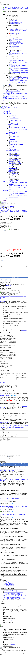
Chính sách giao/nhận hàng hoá (12, 593)
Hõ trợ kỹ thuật (9, 92)
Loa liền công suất (13, 180)
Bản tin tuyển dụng (9, 584)
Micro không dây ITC (14, 155)
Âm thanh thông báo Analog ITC (18, 29)
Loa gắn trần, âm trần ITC (16, 39)
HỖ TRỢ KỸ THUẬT (8, 181)
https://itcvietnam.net (5, 422)
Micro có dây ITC (14, 51)
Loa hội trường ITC (13, 178)
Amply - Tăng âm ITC (11, 56)
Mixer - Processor (23, 77)
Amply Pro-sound (23, 78)
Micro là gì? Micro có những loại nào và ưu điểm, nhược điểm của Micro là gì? (12, 469)
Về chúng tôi (7, 582)
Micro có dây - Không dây (12, 47)
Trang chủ (2, 210)
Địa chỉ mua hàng (4, 209)
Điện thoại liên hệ (4, 432)
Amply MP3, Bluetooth (14, 161)
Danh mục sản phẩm (22, 11)
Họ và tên (2, 429)
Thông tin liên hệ (8, 583)
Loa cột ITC (13, 44)
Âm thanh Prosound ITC (12, 73)
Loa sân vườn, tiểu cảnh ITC (17, 43)
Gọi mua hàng (7, 206)
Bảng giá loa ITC (23, 191)
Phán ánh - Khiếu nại (9, 585)
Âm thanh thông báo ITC (12, 25)
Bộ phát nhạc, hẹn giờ (16, 33)
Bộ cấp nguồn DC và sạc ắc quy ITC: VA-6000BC (12, 514)
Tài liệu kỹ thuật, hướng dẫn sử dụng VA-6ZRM (12, 427)
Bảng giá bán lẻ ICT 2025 (10, 590)
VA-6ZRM (8, 285)
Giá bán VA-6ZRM (4, 395)
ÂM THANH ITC (7, 113)
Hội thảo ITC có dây (15, 20)
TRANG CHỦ (24, 7)
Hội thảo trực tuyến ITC (16, 23)
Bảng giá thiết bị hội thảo (18, 196)
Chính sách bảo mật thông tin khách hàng (14, 598)
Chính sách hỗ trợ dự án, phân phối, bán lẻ (15, 596)
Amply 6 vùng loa (23, 72)
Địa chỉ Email (3, 435)
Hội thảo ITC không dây (16, 22)
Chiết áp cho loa (14, 46)
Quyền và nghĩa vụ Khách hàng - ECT (13, 594)
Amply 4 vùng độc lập (14, 165)
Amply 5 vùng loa (23, 70)
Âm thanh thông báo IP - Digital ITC (18, 129)
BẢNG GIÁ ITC (7, 190)
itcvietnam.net (12, 621)
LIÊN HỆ (5, 198)
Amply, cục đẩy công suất (17, 66)
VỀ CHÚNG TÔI (7, 112)
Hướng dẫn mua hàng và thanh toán (13, 592)
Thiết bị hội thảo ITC (11, 16)
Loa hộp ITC (13, 40)
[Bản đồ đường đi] (8, 622)
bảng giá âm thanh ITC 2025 (13, 425)
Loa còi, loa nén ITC (15, 42)
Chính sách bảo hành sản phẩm (12, 597)
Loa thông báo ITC (10, 35)
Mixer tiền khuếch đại (14, 159)
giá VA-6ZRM (24, 425)
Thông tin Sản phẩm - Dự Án (13, 91)
